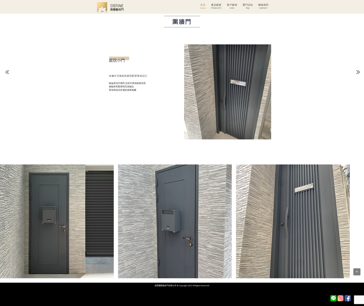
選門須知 (248, 6)
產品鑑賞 (216, 6)
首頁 (203, 6)
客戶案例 (232, 6)
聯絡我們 (263, 6)
